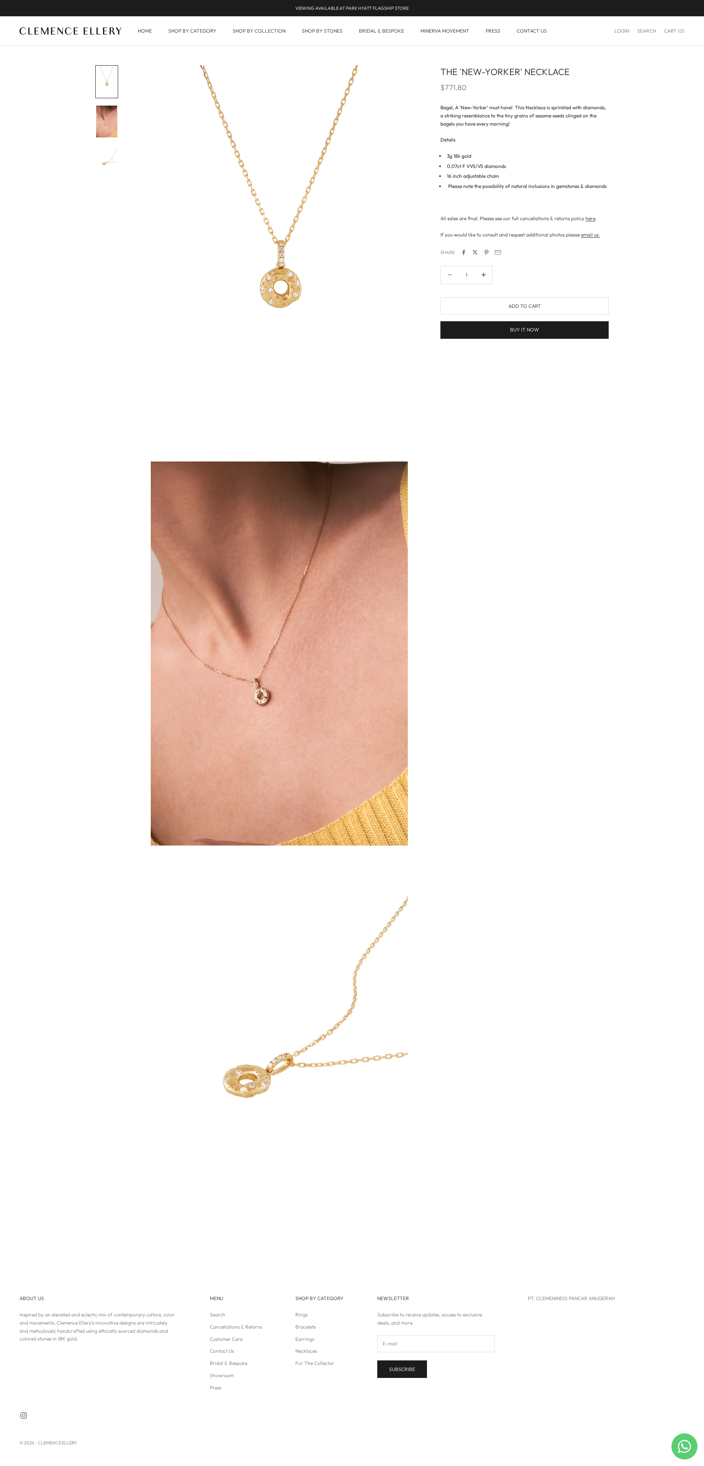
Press (215, 1387)
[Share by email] (498, 252)
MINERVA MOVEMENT (444, 31)
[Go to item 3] (106, 161)
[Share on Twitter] (475, 252)
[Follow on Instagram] (24, 1415)
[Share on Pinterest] (486, 252)
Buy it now (524, 330)
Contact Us (222, 1351)
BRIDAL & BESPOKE (381, 31)
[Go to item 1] (106, 82)
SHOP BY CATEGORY (192, 31)
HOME (145, 31)
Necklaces (306, 1351)
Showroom (222, 1375)
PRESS (493, 31)
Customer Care (226, 1339)
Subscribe (402, 1369)
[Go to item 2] (106, 121)
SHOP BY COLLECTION (259, 31)
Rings (301, 1314)
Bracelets (305, 1327)
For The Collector (314, 1363)
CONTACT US (532, 31)
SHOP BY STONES (322, 31)
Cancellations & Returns (236, 1327)
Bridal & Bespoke (228, 1363)
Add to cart (524, 305)
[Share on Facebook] (463, 252)
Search (217, 1314)
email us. (590, 235)
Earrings (304, 1339)
